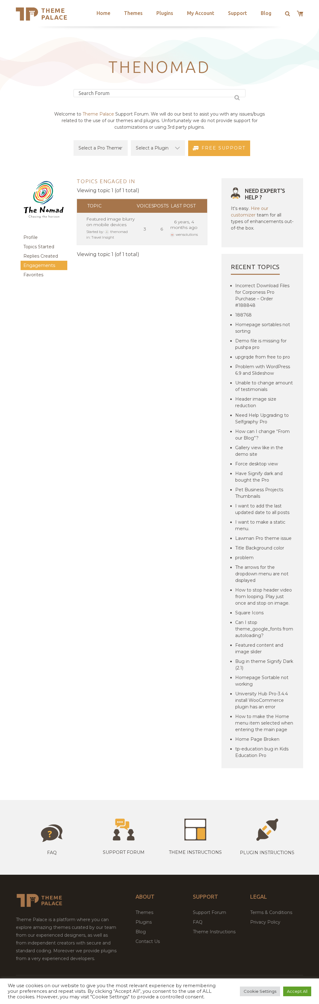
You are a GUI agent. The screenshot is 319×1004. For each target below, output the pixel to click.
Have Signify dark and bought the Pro (259, 477)
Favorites (33, 275)
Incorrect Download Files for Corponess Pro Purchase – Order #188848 (262, 295)
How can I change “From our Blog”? (262, 435)
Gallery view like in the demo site (259, 451)
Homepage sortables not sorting (262, 328)
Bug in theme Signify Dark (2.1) (264, 665)
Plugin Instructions (267, 852)
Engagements (39, 265)
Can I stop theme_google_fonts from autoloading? (264, 629)
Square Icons (249, 613)
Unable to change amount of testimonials (264, 386)
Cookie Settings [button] (260, 991)
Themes (133, 13)
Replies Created (40, 256)
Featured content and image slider (259, 648)
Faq (52, 852)
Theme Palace (54, 14)
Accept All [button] (297, 991)
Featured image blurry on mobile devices (110, 221)
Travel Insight (102, 237)
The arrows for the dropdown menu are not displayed (261, 573)
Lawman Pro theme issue (263, 538)
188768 (243, 315)
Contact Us (148, 941)
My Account (200, 13)
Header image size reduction (255, 402)
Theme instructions (195, 852)
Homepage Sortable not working (261, 681)
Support (237, 13)
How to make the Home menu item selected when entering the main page (264, 723)
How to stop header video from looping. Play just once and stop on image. (263, 596)
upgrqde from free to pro (262, 357)
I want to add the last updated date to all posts (262, 509)
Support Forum (124, 852)
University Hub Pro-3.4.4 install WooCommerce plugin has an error (261, 700)
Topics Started (38, 247)
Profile (30, 237)
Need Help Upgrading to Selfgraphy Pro (262, 418)
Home (103, 13)
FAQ (197, 922)
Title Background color (259, 548)
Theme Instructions (214, 932)
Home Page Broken (257, 739)
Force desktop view (256, 464)
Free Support (223, 148)
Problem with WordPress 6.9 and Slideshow (262, 370)
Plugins (164, 13)
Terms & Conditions (271, 912)
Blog (266, 13)
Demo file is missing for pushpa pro (261, 344)
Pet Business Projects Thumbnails (259, 493)
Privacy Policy (265, 922)
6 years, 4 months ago (184, 224)
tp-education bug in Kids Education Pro (261, 752)
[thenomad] (44, 229)
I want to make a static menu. (260, 525)
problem (244, 557)
